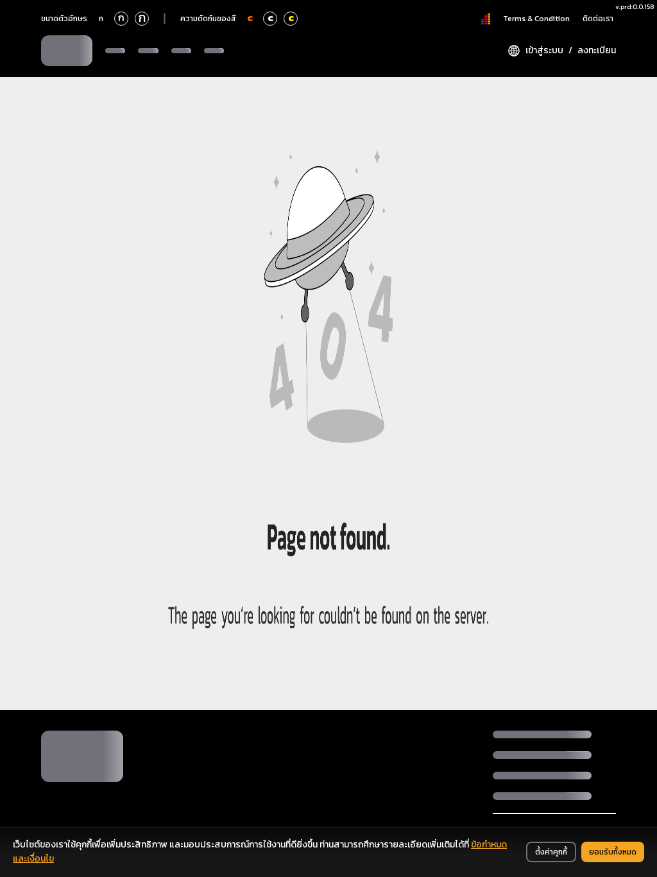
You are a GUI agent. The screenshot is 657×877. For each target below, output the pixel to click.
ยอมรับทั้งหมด (612, 852)
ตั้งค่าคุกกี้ (551, 852)
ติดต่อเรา (598, 18)
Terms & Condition (536, 18)
